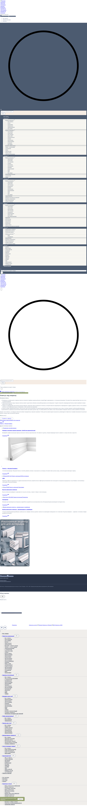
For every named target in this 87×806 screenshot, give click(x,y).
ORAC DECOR (8, 262)
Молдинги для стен (7, 696)
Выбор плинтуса (9, 787)
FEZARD (7, 255)
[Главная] (0, 391)
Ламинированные (11, 127)
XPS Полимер (10, 134)
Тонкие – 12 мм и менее (10, 147)
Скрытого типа (8, 151)
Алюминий (10, 142)
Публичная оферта (3, 580)
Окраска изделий (7, 266)
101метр (7, 246)
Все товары (6, 116)
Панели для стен (6, 723)
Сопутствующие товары (10, 243)
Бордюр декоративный (11, 711)
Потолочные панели (9, 232)
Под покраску (10, 121)
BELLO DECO (8, 248)
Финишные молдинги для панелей (12, 197)
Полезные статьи (7, 783)
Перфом (9, 138)
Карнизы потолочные (8, 675)
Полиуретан (10, 164)
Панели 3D (7, 217)
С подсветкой (8, 148)
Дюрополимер (8, 654)
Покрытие (7, 792)
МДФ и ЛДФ (10, 135)
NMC (6, 260)
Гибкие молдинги (8, 196)
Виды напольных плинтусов (6, 393)
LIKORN (7, 259)
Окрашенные (10, 125)
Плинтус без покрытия (15, 420)
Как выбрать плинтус (5, 420)
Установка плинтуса (10, 788)
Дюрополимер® (11, 141)
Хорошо (20, 799)
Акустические (8, 219)
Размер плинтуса (9, 796)
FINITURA (7, 256)
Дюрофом (10, 167)
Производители (6, 755)
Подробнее (5, 435)
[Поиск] (3, 113)
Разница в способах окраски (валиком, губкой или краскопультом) (18, 430)
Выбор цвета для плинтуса (12, 793)
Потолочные (7, 223)
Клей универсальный (10, 749)
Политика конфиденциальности (5, 581)
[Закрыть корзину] (2, 596)
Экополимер (10, 131)
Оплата (4, 781)
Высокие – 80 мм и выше (10, 145)
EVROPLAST (8, 253)
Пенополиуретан (11, 137)
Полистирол (10, 133)
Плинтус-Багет (8, 152)
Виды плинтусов (9, 789)
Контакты (5, 21)
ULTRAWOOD (8, 264)
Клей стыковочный (10, 752)
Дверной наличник (10, 738)
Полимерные (10, 236)
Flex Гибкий (10, 144)
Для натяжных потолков (10, 174)
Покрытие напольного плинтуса (20, 393)
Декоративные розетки (10, 230)
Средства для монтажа (10, 154)
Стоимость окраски (6, 418)
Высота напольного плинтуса (9, 489)
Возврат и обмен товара (11, 801)
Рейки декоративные (9, 200)
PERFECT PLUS (8, 263)
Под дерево (10, 128)
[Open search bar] (1, 109)
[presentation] (44, 428)
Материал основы (9, 791)
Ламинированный (9, 648)
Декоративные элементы (10, 229)
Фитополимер (10, 140)
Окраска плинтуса (9, 794)
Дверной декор (8, 238)
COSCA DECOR (8, 249)
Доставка (4, 780)
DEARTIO (7, 252)
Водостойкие (8, 653)
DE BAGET (7, 251)
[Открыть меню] (1, 289)
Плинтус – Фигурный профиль (9, 468)
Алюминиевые (8, 665)
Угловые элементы (9, 201)
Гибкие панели (8, 224)
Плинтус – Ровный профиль (6, 423)
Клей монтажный (9, 750)
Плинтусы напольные (8, 636)
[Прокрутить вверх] (1, 628)
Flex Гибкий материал (12, 216)
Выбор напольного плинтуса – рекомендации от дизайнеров (17, 509)
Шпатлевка (8, 753)
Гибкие (6, 149)
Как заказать (5, 18)
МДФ (9, 170)
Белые (9, 122)
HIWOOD (7, 257)
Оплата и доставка (7, 19)
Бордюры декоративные (10, 198)
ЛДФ (9, 171)
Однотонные (10, 124)
